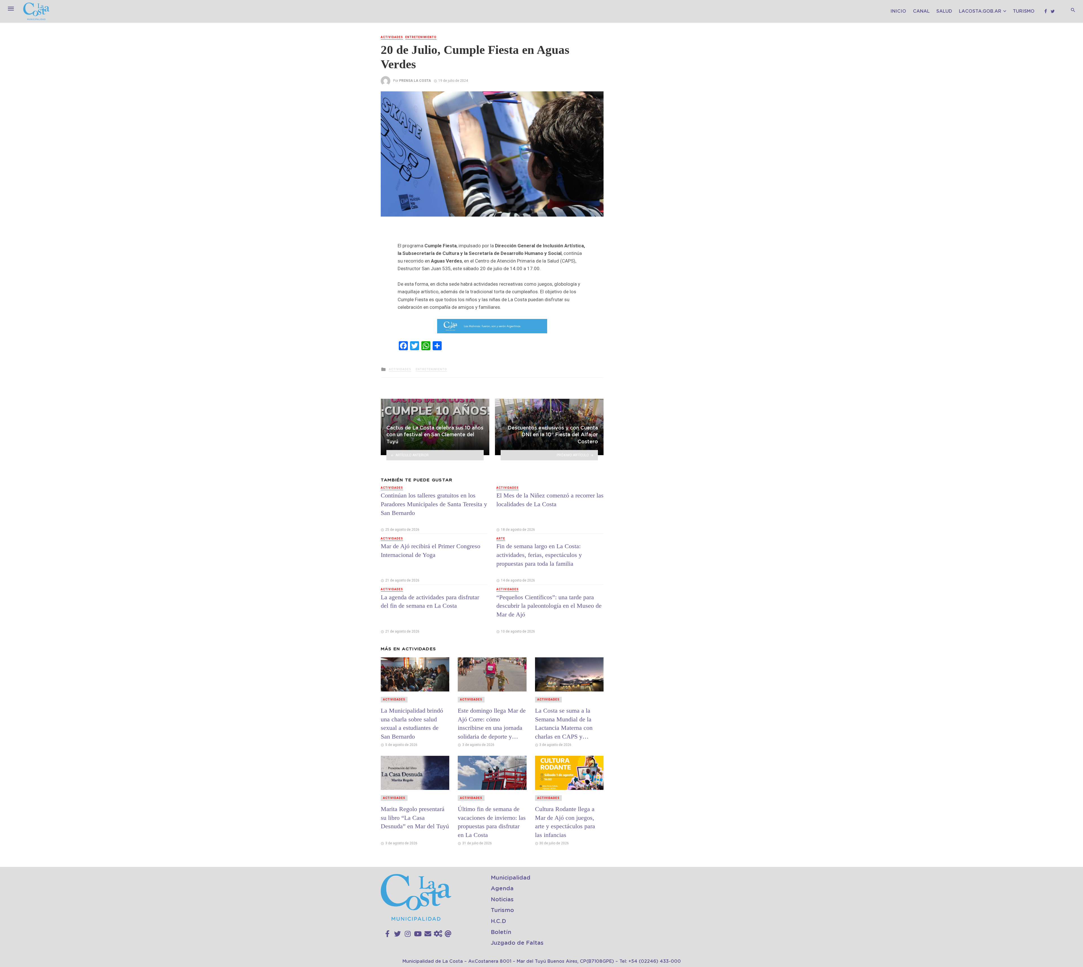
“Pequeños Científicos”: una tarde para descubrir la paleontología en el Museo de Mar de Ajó (549, 606)
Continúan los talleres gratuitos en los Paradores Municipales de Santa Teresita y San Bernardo (434, 504)
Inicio (898, 11)
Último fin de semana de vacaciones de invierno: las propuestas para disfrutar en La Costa (492, 821)
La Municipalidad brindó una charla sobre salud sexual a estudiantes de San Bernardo (412, 723)
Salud (944, 11)
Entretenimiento (421, 37)
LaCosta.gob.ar (980, 11)
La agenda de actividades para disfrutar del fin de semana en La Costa (430, 601)
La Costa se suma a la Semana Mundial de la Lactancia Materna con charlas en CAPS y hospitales (564, 723)
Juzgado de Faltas (517, 943)
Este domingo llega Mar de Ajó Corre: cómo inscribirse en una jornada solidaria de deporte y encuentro (492, 723)
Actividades (392, 37)
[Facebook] (387, 934)
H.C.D (498, 921)
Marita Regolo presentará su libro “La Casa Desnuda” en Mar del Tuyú (415, 817)
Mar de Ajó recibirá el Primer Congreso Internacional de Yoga (430, 550)
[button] (598, 96)
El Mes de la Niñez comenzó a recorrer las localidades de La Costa (550, 500)
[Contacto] (427, 934)
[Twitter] (397, 934)
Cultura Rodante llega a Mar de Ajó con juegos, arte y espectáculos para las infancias (565, 821)
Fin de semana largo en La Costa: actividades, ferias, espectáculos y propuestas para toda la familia (539, 555)
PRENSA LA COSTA (415, 81)
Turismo (1023, 11)
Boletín (501, 932)
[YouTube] (418, 934)
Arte (500, 538)
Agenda (502, 888)
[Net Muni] (438, 934)
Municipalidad (511, 878)
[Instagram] (408, 934)
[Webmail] (448, 934)
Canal (921, 11)
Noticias (502, 899)
